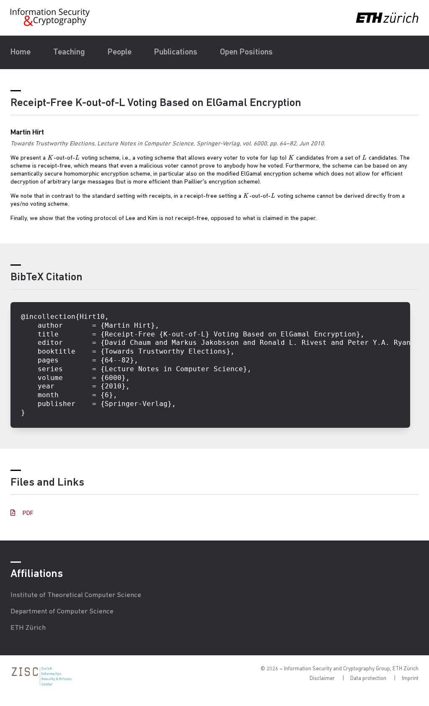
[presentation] (50, 158)
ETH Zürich (28, 627)
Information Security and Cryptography (50, 17)
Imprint (410, 678)
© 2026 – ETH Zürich (340, 669)
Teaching (69, 52)
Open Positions (246, 52)
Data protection (368, 678)
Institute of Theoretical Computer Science (75, 595)
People (120, 52)
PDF (27, 513)
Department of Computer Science (62, 611)
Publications (175, 52)
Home (20, 52)
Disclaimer (322, 678)
